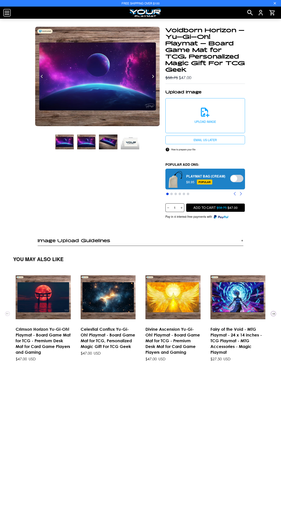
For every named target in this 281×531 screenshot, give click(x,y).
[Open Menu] (7, 12)
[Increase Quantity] (181, 207)
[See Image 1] (86, 142)
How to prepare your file (183, 149)
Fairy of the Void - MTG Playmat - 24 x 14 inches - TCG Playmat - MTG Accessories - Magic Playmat (236, 341)
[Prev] (7, 313)
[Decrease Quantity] (168, 207)
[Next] (153, 76)
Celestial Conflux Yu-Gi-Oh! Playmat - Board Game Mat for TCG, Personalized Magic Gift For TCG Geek (108, 338)
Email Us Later (205, 140)
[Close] (275, 3)
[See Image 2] (108, 142)
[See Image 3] (130, 142)
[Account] (261, 13)
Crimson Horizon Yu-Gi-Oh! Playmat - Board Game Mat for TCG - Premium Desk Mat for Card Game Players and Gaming (43, 341)
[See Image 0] (64, 142)
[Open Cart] (272, 12)
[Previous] (41, 76)
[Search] (250, 12)
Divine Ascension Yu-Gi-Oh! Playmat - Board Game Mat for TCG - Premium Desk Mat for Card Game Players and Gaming (172, 341)
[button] (205, 115)
